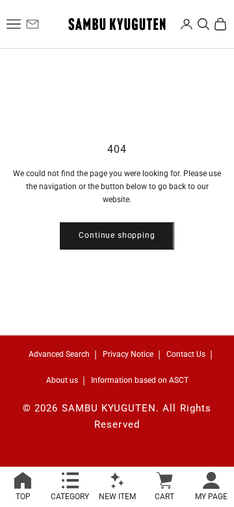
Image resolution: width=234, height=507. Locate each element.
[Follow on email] (32, 24)
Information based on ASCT (139, 380)
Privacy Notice (128, 354)
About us (62, 380)
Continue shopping (117, 235)
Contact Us (185, 354)
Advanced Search (59, 354)
